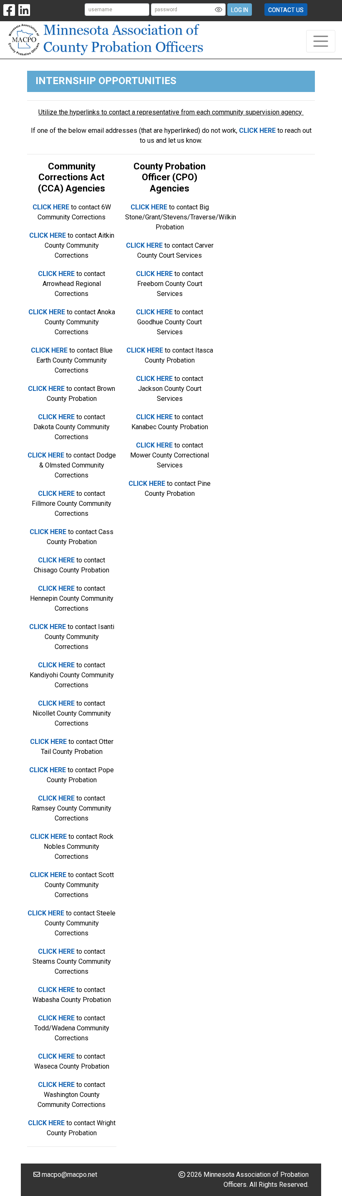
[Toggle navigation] (320, 41)
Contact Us (286, 10)
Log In (239, 10)
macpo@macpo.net (69, 1175)
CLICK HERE (257, 130)
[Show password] (218, 9)
